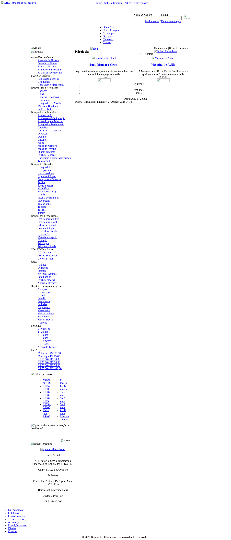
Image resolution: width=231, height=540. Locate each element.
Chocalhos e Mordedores (51, 84)
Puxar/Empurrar (46, 151)
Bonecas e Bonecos (48, 97)
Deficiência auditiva (48, 218)
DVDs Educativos (47, 255)
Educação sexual (47, 225)
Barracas (42, 90)
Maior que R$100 (46, 413)
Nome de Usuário (143, 14)
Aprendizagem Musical (50, 121)
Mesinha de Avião (163, 64)
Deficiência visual (47, 222)
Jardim (41, 182)
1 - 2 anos (43, 331)
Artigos (128, 3)
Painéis (41, 194)
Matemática (44, 310)
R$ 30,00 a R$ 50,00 (49, 362)
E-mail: (35, 436)
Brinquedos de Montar (50, 103)
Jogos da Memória (47, 145)
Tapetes (42, 206)
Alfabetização (45, 115)
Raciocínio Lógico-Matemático (54, 158)
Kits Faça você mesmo (50, 72)
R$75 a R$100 (47, 406)
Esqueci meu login (171, 21)
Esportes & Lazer (47, 176)
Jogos (41, 142)
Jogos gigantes (45, 185)
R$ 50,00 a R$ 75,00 (49, 365)
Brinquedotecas (46, 167)
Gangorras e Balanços (49, 179)
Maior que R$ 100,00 (49, 353)
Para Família (44, 276)
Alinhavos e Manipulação (51, 118)
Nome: (36, 432)
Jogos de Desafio (47, 148)
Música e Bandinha (48, 106)
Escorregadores (46, 173)
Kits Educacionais (47, 231)
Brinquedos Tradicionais (51, 124)
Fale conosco (141, 3)
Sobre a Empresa (113, 3)
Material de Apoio (47, 237)
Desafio (42, 298)
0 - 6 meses (44, 328)
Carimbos (43, 127)
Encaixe (42, 139)
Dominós (43, 136)
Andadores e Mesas (48, 78)
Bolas (41, 93)
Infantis (42, 270)
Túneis (41, 212)
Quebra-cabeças (46, 279)
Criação (42, 295)
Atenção (42, 289)
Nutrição (42, 240)
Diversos (42, 133)
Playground (44, 200)
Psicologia (43, 243)
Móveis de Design (47, 191)
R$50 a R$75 (47, 400)
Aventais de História (48, 60)
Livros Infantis (45, 258)
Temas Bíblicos (46, 161)
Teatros (41, 209)
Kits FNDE (44, 234)
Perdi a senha (152, 21)
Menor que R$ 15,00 (49, 356)
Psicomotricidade (47, 246)
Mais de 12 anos (64, 418)
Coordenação (45, 292)
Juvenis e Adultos (47, 273)
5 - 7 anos (43, 337)
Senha (164, 14)
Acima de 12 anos (47, 347)
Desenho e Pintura (47, 63)
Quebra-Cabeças (46, 154)
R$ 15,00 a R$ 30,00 (49, 359)
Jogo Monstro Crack (104, 64)
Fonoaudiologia (46, 228)
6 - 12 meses (44, 340)
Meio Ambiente (46, 313)
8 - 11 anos (43, 343)
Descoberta (44, 301)
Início (99, 3)
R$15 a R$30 (47, 387)
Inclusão (42, 304)
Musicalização (45, 319)
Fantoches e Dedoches (50, 69)
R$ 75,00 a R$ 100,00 (50, 368)
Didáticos (43, 267)
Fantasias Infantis (47, 66)
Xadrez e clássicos (47, 283)
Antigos (42, 264)
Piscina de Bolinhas (48, 197)
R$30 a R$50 (47, 394)
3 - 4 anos (43, 334)
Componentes (45, 170)
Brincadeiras (44, 100)
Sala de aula (44, 203)
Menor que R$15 (48, 381)
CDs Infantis (44, 252)
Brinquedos (44, 81)
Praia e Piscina (45, 109)
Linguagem (44, 307)
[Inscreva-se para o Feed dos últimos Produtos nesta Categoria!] (94, 47)
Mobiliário (43, 188)
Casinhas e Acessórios (49, 130)
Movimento (44, 316)
